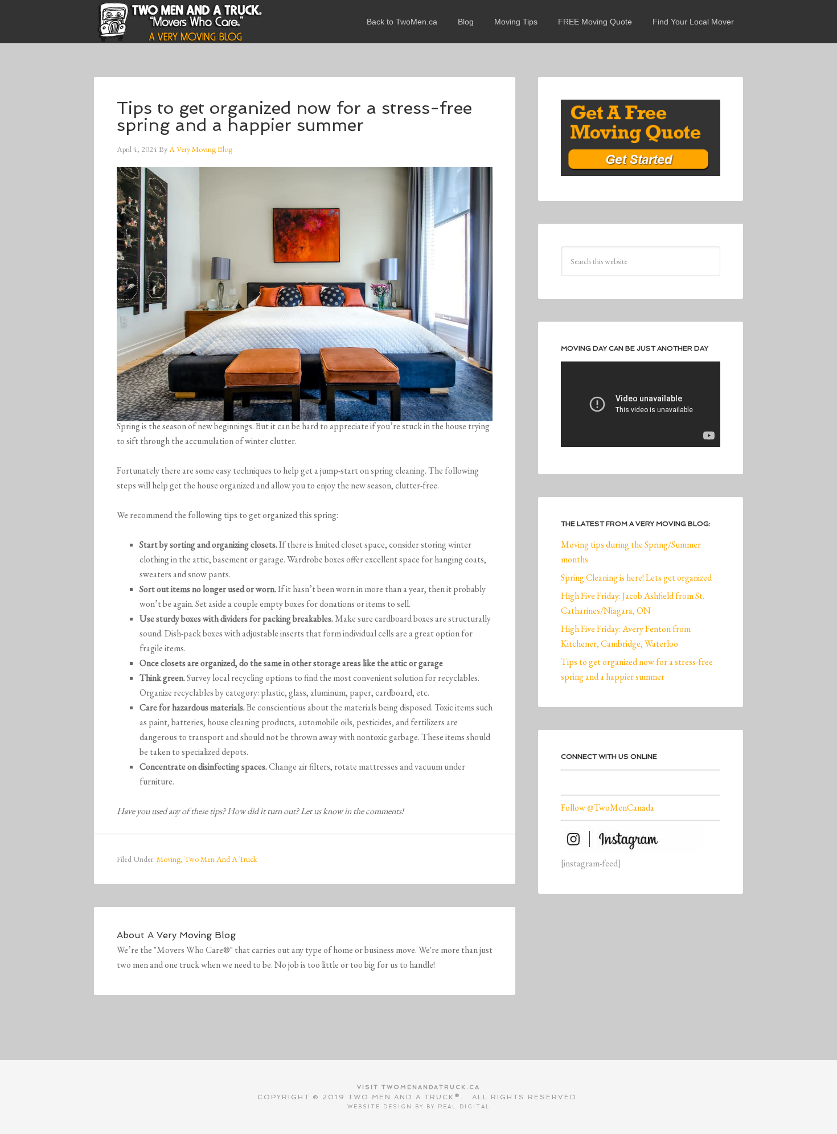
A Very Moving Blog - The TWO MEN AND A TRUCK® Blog (179, 21)
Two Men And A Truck (220, 859)
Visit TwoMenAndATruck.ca (418, 1087)
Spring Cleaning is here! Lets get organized (636, 578)
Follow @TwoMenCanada (607, 807)
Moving (168, 859)
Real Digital (464, 1107)
